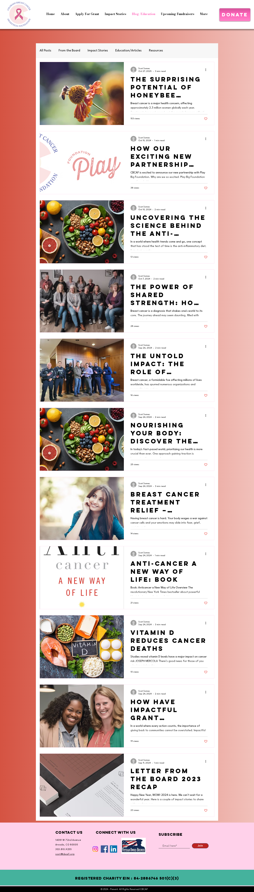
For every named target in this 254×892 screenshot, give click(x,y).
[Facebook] (104, 849)
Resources (156, 50)
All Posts (45, 50)
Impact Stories (98, 50)
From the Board (69, 50)
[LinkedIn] (113, 849)
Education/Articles (128, 50)
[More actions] (207, 69)
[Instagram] (95, 849)
